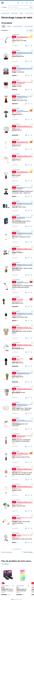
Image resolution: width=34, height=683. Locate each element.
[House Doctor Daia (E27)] (17, 56)
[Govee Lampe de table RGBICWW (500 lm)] (22, 582)
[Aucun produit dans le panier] (31, 2)
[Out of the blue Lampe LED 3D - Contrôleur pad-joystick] (17, 221)
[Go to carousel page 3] (14, 599)
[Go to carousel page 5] (17, 599)
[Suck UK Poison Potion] (17, 206)
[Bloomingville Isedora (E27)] (17, 392)
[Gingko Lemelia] (17, 85)
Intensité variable (18, 26)
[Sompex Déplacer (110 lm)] (17, 114)
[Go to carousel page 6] (18, 599)
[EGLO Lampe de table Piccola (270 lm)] (17, 457)
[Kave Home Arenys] (17, 302)
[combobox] (3, 26)
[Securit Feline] (17, 145)
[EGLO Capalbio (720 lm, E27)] (17, 175)
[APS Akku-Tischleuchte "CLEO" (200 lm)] (17, 237)
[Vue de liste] (31, 30)
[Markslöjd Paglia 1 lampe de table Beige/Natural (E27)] (17, 269)
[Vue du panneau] (27, 30)
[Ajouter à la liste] (28, 45)
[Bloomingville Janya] (17, 348)
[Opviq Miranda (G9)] (17, 160)
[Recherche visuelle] (31, 7)
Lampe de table (15, 34)
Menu (5, 7)
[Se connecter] (22, 2)
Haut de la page (28, 552)
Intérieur (9, 26)
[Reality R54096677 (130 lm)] (17, 252)
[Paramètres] (18, 2)
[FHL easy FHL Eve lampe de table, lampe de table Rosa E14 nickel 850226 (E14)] (17, 473)
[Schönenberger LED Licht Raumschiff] (17, 424)
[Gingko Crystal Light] (17, 71)
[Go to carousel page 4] (16, 599)
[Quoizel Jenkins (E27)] (17, 490)
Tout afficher (5, 564)
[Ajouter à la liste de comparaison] (26, 45)
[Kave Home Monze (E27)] (17, 376)
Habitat (21, 13)
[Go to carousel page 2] (13, 599)
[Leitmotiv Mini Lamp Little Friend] (17, 538)
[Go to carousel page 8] (21, 599)
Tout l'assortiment (4, 13)
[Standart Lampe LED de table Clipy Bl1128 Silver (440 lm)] (17, 522)
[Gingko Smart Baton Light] (17, 316)
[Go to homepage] (2, 3)
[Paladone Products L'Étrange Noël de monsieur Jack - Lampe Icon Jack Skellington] (17, 191)
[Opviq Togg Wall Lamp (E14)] (17, 506)
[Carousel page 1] (12, 599)
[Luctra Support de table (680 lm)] (17, 40)
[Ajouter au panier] (31, 45)
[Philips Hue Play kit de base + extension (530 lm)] (7, 582)
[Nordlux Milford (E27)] (17, 130)
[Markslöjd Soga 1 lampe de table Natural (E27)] (17, 332)
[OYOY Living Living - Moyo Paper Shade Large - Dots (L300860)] (17, 408)
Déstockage (14, 13)
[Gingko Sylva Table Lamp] (17, 99)
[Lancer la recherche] (10, 7)
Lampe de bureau (28, 26)
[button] (32, 35)
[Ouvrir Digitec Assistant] (26, 2)
